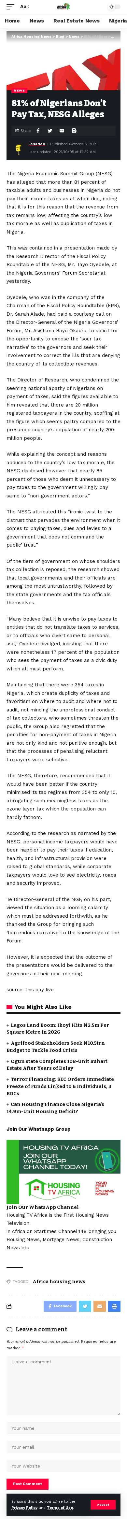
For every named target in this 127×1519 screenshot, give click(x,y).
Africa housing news (59, 1281)
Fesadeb (36, 144)
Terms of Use (60, 1508)
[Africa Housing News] (63, 7)
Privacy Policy (24, 1508)
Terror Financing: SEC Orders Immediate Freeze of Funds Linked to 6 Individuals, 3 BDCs (60, 1086)
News (19, 90)
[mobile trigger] (12, 7)
